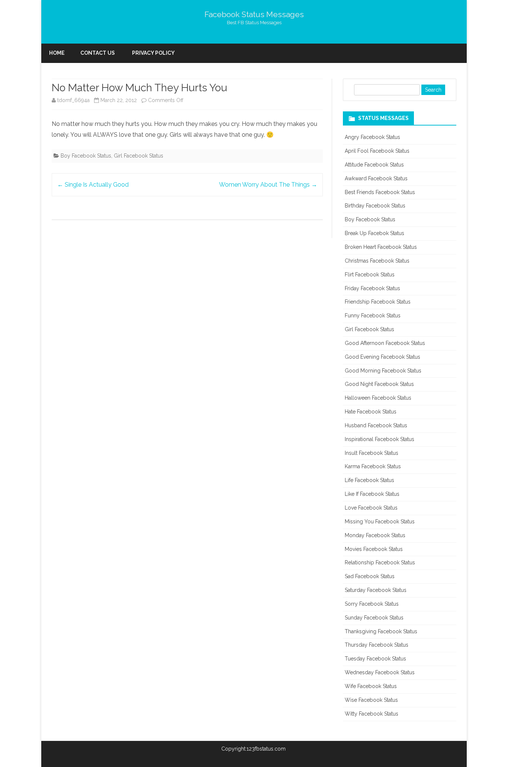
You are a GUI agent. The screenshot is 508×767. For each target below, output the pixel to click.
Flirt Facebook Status (370, 275)
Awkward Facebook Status (376, 178)
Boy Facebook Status (86, 156)
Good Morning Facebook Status (383, 371)
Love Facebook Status (371, 508)
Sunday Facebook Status (374, 618)
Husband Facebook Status (376, 425)
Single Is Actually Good (93, 184)
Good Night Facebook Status (379, 384)
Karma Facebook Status (373, 466)
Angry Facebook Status (372, 137)
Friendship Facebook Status (378, 302)
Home (57, 53)
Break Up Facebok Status (374, 233)
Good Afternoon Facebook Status (385, 343)
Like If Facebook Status (372, 494)
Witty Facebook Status (371, 714)
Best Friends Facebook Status (380, 192)
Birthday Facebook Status (375, 206)
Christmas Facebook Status (377, 261)
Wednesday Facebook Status (380, 672)
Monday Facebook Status (375, 535)
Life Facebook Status (369, 480)
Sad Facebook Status (370, 576)
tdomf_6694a (73, 100)
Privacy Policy (153, 53)
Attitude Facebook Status (374, 165)
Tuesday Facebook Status (375, 659)
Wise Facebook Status (371, 700)
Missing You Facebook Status (380, 521)
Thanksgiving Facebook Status (381, 631)
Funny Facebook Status (373, 315)
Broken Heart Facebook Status (381, 247)
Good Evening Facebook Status (382, 357)
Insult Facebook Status (371, 453)
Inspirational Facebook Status (379, 439)
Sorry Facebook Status (372, 604)
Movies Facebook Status (374, 549)
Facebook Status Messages (254, 14)
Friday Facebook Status (372, 288)
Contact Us (97, 53)
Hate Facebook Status (370, 412)
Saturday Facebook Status (375, 590)
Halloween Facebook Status (378, 398)
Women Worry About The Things (268, 184)
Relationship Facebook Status (380, 562)
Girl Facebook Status (138, 156)
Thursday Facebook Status (376, 645)
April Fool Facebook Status (377, 151)
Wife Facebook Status (371, 686)
